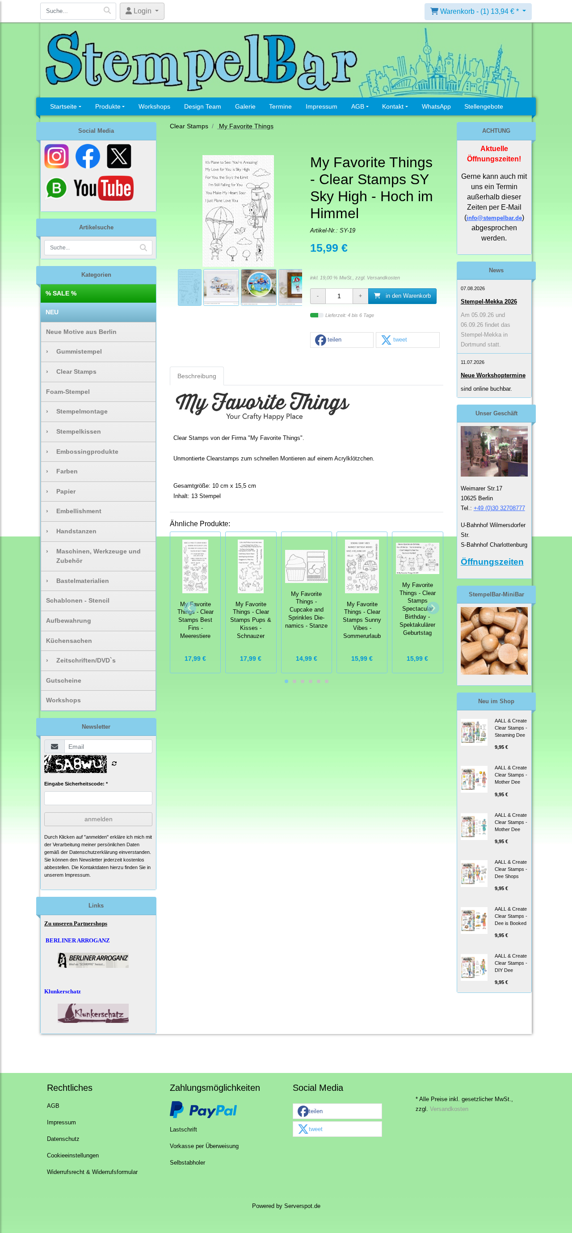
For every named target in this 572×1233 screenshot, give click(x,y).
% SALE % (61, 293)
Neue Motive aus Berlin (81, 331)
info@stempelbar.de (494, 218)
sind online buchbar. (486, 388)
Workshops (154, 106)
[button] (342, 340)
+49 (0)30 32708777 (499, 508)
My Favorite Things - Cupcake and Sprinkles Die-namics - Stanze (306, 610)
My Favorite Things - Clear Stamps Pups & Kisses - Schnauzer (250, 620)
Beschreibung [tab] (196, 376)
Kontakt (393, 106)
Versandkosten (383, 277)
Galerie (245, 106)
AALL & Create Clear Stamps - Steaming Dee (511, 728)
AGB (357, 106)
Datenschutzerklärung (93, 852)
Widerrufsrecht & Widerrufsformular (92, 1172)
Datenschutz (63, 1139)
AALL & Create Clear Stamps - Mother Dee (511, 775)
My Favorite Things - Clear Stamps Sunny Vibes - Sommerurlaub (362, 620)
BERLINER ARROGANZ (78, 940)
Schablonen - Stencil (77, 600)
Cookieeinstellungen (73, 1156)
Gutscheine (63, 680)
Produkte (108, 106)
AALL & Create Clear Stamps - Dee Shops (511, 869)
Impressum (321, 106)
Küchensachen (69, 640)
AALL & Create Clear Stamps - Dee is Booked (511, 916)
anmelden (98, 819)
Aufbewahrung (68, 620)
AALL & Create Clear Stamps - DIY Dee (511, 963)
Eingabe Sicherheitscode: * (76, 783)
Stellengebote (483, 106)
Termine (280, 106)
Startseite (63, 106)
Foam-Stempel (68, 391)
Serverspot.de (302, 1206)
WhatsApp (436, 106)
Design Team (202, 106)
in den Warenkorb (407, 296)
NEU (52, 312)
